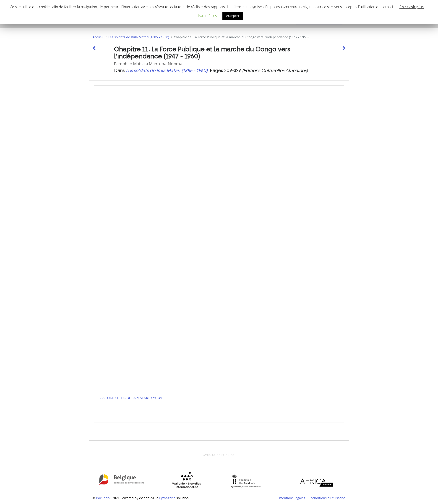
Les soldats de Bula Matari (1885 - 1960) (138, 37)
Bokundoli (103, 498)
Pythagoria (167, 498)
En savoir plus (411, 6)
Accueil (98, 37)
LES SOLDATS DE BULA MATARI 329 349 (130, 398)
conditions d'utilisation (328, 498)
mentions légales (292, 498)
